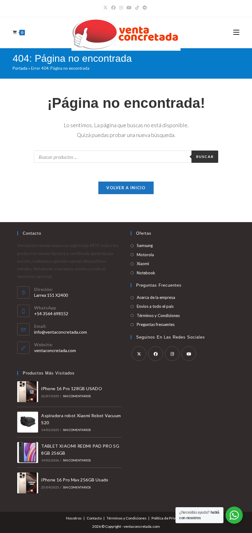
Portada (20, 68)
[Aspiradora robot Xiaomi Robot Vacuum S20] (27, 422)
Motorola (145, 254)
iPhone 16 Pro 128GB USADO (71, 388)
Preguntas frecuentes (156, 324)
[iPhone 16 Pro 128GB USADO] (27, 391)
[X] (106, 7)
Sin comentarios (77, 396)
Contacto (94, 518)
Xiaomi (143, 263)
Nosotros (74, 518)
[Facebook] (113, 7)
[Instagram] (121, 7)
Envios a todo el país (155, 306)
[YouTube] (129, 7)
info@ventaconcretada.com (60, 332)
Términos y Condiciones (158, 315)
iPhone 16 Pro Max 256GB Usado (74, 479)
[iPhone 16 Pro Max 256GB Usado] (27, 482)
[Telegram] (145, 7)
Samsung (145, 245)
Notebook (146, 272)
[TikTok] (137, 7)
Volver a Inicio (126, 187)
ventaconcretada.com (55, 350)
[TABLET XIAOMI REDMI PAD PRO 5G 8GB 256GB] (27, 452)
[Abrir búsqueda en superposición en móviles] (126, 157)
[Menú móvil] (236, 32)
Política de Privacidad (169, 518)
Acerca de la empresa (156, 297)
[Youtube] (188, 353)
